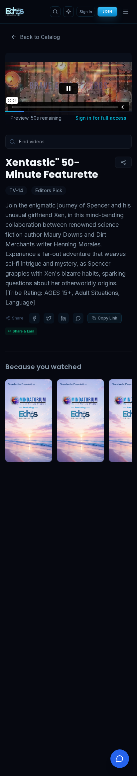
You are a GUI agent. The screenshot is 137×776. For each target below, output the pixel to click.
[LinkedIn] (63, 318)
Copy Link (107, 318)
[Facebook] (34, 318)
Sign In (85, 11)
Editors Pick (48, 190)
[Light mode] (68, 11)
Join (107, 11)
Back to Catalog (40, 37)
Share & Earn (23, 331)
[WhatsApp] (78, 318)
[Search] (55, 11)
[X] (49, 318)
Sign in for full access (100, 118)
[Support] (119, 758)
